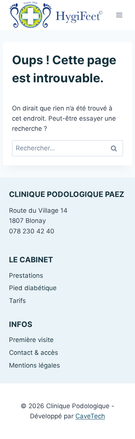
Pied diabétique (33, 288)
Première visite (31, 340)
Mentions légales (34, 365)
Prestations (26, 275)
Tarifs (17, 300)
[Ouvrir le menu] (119, 15)
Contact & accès (33, 352)
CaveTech (90, 416)
